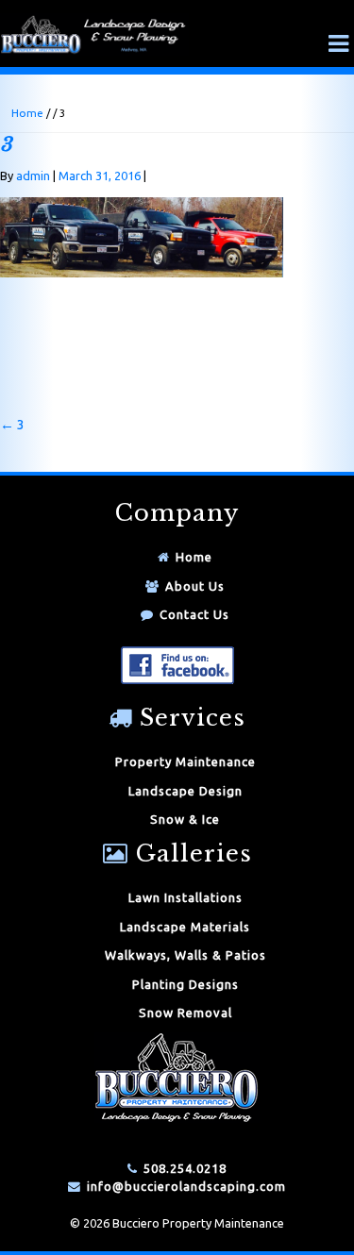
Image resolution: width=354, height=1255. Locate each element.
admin (33, 175)
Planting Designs (185, 984)
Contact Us (194, 614)
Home (27, 113)
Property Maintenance (185, 761)
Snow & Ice (185, 819)
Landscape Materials (185, 926)
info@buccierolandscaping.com (186, 1186)
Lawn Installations (185, 897)
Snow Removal (185, 1012)
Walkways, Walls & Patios (185, 955)
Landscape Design (185, 790)
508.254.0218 (185, 1168)
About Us (195, 586)
